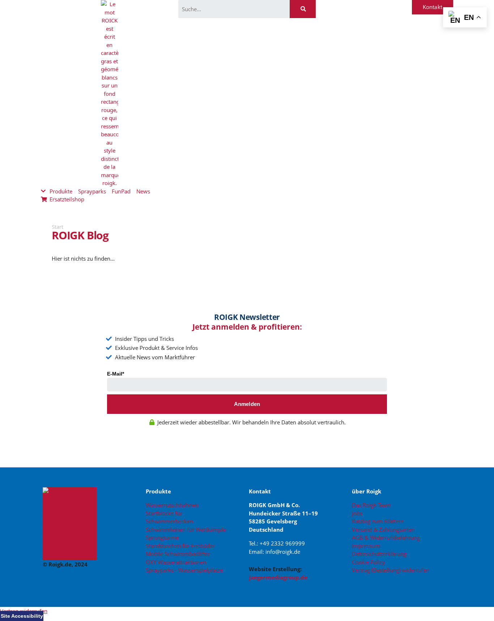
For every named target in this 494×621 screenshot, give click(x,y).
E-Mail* (115, 374)
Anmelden (247, 404)
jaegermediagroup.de (278, 577)
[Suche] (303, 9)
